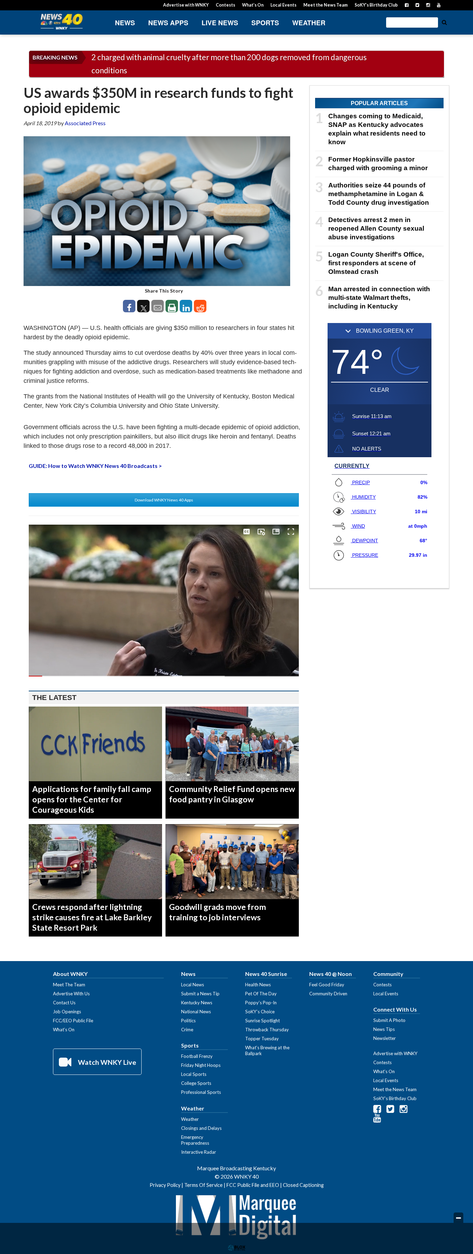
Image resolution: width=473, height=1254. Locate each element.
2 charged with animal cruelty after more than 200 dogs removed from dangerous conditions (229, 64)
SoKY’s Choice (260, 1011)
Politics (188, 1020)
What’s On (253, 5)
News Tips (384, 1029)
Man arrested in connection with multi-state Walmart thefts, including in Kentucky (379, 297)
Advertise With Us (71, 993)
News (125, 22)
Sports (265, 22)
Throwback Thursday (267, 1029)
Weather (308, 22)
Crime (187, 1029)
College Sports (196, 1083)
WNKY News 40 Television (61, 21)
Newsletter (384, 1038)
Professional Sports (201, 1092)
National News (196, 1011)
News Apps (168, 22)
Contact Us (64, 1002)
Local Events (283, 5)
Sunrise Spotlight (262, 1020)
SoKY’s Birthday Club (376, 5)
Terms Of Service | (205, 1185)
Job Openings (67, 1011)
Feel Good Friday (326, 984)
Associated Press (85, 123)
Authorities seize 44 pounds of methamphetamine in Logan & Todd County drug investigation (378, 194)
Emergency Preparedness (195, 1140)
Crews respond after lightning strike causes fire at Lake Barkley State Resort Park (92, 917)
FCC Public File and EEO (252, 1185)
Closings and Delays (201, 1128)
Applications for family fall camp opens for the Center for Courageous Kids (91, 799)
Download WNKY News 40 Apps (164, 499)
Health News (258, 984)
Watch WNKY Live (106, 1062)
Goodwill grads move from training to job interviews (217, 912)
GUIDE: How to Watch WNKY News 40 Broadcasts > (95, 465)
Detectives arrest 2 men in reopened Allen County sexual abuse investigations (376, 228)
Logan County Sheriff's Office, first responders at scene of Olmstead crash (376, 263)
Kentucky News (196, 1002)
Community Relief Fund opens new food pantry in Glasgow (232, 794)
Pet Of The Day (261, 993)
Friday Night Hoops (201, 1065)
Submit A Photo (389, 1020)
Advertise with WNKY (186, 5)
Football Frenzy (197, 1056)
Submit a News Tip (200, 993)
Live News (220, 22)
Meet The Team (69, 984)
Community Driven (328, 993)
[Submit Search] (444, 22)
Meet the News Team (325, 5)
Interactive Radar (198, 1152)
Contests (225, 5)
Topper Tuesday (262, 1038)
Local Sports (193, 1074)
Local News (192, 984)
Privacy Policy (165, 1185)
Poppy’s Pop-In (261, 1002)
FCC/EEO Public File (73, 1020)
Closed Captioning (303, 1185)
